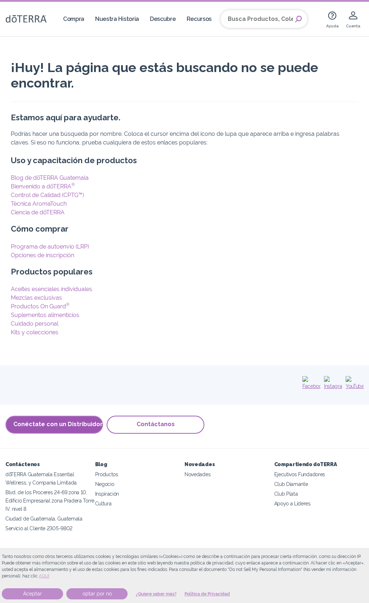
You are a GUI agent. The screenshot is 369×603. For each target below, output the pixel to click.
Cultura (103, 503)
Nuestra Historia (117, 18)
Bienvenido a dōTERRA (43, 186)
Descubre (163, 18)
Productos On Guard (40, 306)
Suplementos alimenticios (45, 315)
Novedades (197, 474)
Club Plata (286, 494)
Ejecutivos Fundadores (299, 474)
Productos (106, 474)
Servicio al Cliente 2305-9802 (38, 528)
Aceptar (32, 594)
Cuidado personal (34, 323)
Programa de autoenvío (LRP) (50, 246)
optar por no (97, 594)
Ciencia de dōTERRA (38, 212)
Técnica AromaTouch (39, 203)
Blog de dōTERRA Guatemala (50, 177)
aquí (44, 576)
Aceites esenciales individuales (51, 289)
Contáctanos (156, 424)
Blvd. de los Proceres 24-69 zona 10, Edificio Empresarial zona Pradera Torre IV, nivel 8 (49, 500)
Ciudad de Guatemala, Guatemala (44, 518)
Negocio (104, 484)
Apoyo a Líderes (292, 503)
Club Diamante (291, 484)
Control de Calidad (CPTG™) (47, 195)
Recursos (199, 18)
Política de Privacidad (207, 594)
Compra (73, 18)
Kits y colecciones (34, 332)
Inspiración (107, 494)
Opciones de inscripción (42, 255)
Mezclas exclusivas (36, 297)
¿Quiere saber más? (156, 594)
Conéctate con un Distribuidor (58, 424)
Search (298, 19)
